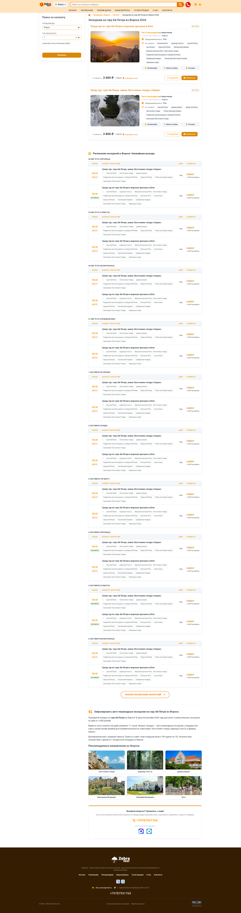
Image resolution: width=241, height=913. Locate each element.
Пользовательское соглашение (118, 904)
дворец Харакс (176, 107)
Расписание (93, 875)
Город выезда (48, 23)
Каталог (82, 875)
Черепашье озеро (152, 62)
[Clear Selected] (76, 37)
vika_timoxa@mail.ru (103, 888)
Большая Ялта (162, 43)
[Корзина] (200, 4)
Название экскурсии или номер (56, 43)
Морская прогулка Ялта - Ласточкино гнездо (162, 51)
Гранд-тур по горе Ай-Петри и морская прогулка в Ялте (122, 26)
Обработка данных (138, 904)
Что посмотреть (49, 33)
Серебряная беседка (153, 58)
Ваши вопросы (122, 875)
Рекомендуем (107, 875)
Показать (61, 55)
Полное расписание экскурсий (143, 694)
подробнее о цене (131, 78)
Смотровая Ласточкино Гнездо (176, 58)
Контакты (158, 875)
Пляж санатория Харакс (172, 111)
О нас (148, 875)
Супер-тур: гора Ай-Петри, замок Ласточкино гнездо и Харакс (125, 90)
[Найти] (180, 4)
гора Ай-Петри (192, 43)
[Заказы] (195, 4)
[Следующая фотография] (136, 47)
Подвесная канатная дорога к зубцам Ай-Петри (163, 55)
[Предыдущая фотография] (94, 47)
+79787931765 (120, 893)
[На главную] (45, 4)
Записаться (190, 78)
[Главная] (89, 15)
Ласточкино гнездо (153, 111)
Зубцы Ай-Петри (164, 47)
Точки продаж (137, 875)
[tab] (150, 68)
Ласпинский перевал (181, 47)
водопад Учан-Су (177, 43)
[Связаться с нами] (188, 4)
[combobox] (61, 27)
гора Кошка (150, 47)
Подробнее (173, 78)
